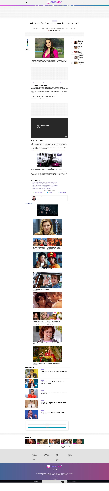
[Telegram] (27, 46)
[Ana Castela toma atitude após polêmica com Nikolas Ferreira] (75, 48)
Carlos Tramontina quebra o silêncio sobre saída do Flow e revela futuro (45, 185)
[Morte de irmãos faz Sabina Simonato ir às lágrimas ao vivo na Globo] (31, 466)
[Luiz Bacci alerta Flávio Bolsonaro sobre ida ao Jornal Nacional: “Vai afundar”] (31, 476)
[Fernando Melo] (48, 30)
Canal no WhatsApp (38, 192)
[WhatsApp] (27, 44)
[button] (77, 2)
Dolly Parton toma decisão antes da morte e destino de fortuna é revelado (81, 63)
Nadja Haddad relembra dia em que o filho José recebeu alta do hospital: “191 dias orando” (48, 150)
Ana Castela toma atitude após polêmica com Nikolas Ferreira (80, 47)
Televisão (54, 21)
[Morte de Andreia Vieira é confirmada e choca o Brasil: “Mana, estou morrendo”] (75, 43)
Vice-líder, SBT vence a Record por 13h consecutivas (42, 188)
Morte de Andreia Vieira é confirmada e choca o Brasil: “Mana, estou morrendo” (80, 42)
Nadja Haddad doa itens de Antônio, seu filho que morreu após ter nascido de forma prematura (49, 82)
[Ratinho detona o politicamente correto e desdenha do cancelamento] (31, 486)
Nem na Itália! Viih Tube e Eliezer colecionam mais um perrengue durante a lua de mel (80, 57)
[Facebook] (27, 40)
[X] (27, 42)
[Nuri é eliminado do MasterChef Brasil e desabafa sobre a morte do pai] (31, 455)
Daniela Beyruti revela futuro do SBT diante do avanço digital (43, 186)
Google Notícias (62, 192)
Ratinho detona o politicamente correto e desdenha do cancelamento (45, 182)
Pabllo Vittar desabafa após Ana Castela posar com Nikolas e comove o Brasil (80, 52)
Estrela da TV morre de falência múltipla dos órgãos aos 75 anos (44, 183)
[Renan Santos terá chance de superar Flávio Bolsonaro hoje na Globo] (31, 445)
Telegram (50, 192)
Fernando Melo (52, 30)
